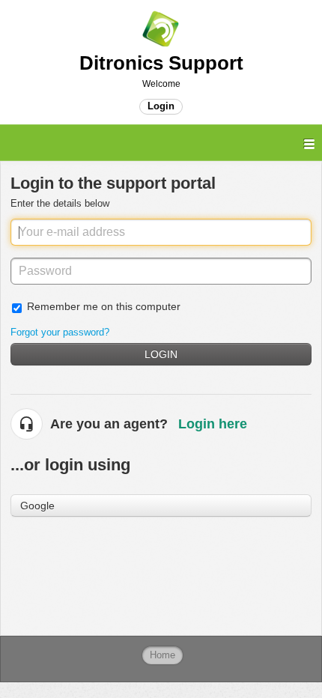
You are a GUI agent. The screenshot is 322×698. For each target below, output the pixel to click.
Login (161, 354)
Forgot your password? (59, 332)
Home (162, 655)
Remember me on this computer (103, 306)
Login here (212, 423)
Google (37, 506)
